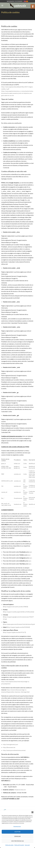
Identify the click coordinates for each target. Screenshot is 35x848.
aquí (2, 200)
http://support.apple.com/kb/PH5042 (18, 627)
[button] (33, 6)
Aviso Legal (27, 845)
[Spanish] (27, 1)
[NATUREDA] (17, 5)
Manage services (17, 826)
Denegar (17, 836)
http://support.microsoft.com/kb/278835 (15, 606)
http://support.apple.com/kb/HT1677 (14, 632)
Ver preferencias (17, 841)
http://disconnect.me (9, 747)
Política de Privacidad (19, 845)
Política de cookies (9, 845)
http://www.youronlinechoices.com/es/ (14, 750)
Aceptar (17, 831)
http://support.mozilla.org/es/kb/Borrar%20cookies (18, 612)
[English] (25, 1)
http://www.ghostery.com (10, 744)
